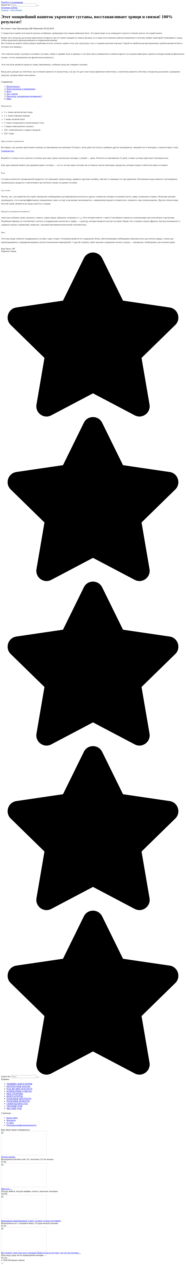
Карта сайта (12, 1118)
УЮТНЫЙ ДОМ (14, 1106)
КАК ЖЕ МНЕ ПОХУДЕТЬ (19, 1089)
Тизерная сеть (7, 151)
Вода (9, 91)
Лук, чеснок (12, 94)
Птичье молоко (8, 1157)
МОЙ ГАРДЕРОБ (15, 1096)
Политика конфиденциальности (21, 1125)
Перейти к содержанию (12, 2)
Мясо (9, 99)
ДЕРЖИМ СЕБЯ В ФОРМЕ (19, 1084)
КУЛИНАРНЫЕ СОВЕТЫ (19, 1091)
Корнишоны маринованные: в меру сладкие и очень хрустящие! (31, 1221)
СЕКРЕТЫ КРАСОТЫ (17, 1103)
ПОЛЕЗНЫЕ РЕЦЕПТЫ (18, 1101)
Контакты (11, 1120)
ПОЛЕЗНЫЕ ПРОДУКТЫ (19, 1098)
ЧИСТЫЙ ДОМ (14, 1108)
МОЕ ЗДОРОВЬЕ (15, 1094)
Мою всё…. (6, 1189)
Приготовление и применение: (21, 89)
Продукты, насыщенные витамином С (24, 96)
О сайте (10, 1123)
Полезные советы (9, 7)
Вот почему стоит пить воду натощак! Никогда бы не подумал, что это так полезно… (41, 1253)
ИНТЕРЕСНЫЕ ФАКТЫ (18, 1086)
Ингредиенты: (13, 86)
